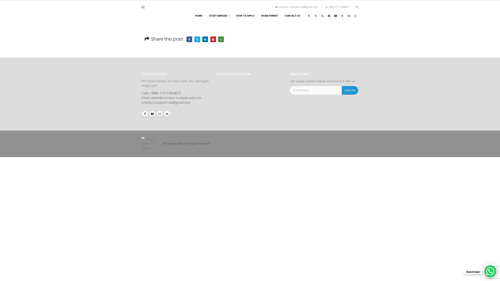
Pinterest (213, 39)
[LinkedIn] (349, 16)
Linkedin (167, 114)
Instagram (160, 114)
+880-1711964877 (165, 93)
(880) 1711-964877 (339, 7)
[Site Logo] (159, 12)
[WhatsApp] (355, 16)
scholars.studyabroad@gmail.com (298, 7)
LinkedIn (205, 39)
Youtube (152, 114)
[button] (356, 7)
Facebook (189, 39)
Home (198, 15)
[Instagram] (342, 16)
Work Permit (269, 15)
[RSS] (322, 16)
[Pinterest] (329, 16)
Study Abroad (218, 15)
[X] (315, 16)
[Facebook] (309, 16)
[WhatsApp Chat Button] (490, 271)
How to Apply (245, 15)
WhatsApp (221, 39)
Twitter (197, 39)
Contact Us (292, 15)
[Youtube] (335, 16)
